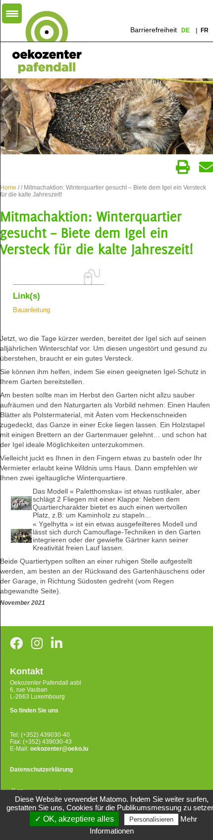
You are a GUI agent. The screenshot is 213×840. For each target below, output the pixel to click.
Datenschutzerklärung (41, 769)
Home (8, 187)
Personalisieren (151, 819)
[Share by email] (206, 167)
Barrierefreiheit (153, 30)
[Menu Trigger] (12, 13)
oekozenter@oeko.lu (59, 748)
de (186, 30)
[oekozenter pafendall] (44, 42)
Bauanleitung (31, 310)
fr (205, 30)
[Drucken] (183, 167)
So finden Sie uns (34, 710)
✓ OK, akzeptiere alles (74, 819)
